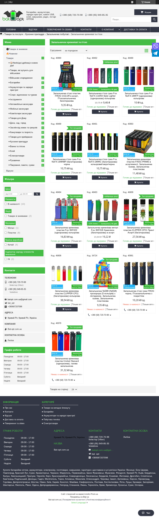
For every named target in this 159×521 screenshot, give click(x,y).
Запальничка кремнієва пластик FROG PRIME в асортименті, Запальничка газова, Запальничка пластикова (138, 164)
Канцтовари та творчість (21, 132)
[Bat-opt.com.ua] (13, 21)
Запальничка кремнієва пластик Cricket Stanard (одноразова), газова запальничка (67, 362)
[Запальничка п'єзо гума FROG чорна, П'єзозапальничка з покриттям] (139, 273)
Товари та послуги (13, 34)
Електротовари (17, 156)
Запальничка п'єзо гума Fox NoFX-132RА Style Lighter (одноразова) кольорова (103, 96)
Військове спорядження (21, 78)
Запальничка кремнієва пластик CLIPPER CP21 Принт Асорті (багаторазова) (138, 230)
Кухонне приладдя (34, 34)
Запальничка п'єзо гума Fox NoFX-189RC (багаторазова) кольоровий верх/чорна (102, 161)
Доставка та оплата (135, 29)
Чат (148, 513)
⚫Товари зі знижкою (16, 49)
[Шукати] (154, 19)
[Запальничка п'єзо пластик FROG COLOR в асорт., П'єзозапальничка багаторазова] (67, 75)
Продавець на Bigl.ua (79, 497)
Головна (11, 29)
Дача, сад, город (18, 123)
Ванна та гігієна (17, 146)
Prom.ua (94, 494)
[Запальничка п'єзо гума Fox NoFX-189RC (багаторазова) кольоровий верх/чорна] (103, 141)
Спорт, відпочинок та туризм (23, 95)
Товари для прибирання (21, 137)
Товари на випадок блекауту (57, 408)
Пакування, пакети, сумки (22, 165)
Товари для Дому (18, 118)
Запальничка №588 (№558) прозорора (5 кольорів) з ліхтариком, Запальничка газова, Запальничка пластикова (103, 296)
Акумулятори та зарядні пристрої (59, 415)
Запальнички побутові (57, 34)
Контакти (86, 29)
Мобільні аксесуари (19, 109)
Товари (10, 58)
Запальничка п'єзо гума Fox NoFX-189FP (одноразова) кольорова (139, 96)
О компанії (108, 29)
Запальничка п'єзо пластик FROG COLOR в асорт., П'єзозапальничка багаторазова (66, 97)
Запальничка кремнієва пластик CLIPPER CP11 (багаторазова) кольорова (67, 293)
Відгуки (33, 29)
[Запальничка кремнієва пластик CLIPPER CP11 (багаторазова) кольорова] (67, 273)
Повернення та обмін (59, 29)
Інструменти (16, 99)
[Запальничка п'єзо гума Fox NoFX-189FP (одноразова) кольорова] (139, 75)
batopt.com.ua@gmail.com (20, 299)
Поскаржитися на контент (74, 500)
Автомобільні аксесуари (21, 104)
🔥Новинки (11, 53)
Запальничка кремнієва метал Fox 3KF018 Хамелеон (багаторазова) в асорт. (102, 230)
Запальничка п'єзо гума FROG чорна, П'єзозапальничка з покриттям (138, 293)
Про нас (8, 408)
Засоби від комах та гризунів (23, 127)
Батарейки (15, 82)
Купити (68, 114)
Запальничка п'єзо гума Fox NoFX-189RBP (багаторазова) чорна (67, 161)
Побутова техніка (52, 419)
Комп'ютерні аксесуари (21, 113)
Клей (12, 151)
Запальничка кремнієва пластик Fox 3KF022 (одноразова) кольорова (67, 230)
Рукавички (15, 160)
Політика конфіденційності (99, 500)
